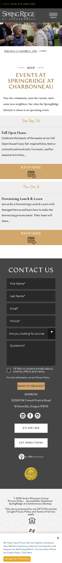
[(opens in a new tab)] (23, 416)
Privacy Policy (42, 377)
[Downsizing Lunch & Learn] (31, 213)
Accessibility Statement (39, 501)
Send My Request (31, 386)
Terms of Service (46, 511)
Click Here (26, 553)
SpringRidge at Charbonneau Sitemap (30, 503)
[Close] (58, 538)
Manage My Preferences (17, 559)
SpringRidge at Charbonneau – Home (20, 51)
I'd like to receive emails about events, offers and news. (33, 370)
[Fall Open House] (31, 147)
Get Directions (33, 444)
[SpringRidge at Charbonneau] (19, 15)
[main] (31, 152)
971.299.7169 (30, 428)
